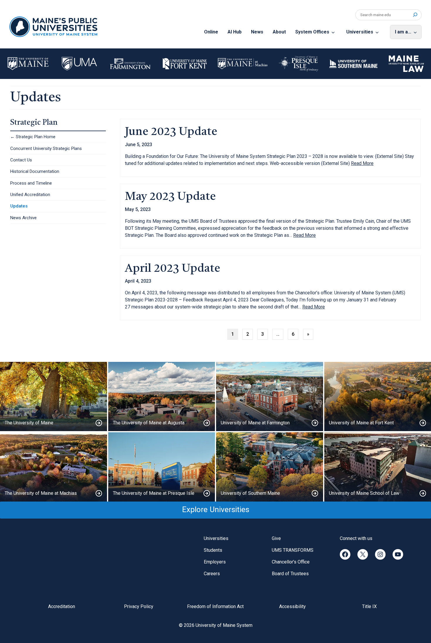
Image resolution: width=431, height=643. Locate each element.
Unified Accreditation (30, 194)
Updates (19, 206)
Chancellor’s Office (291, 562)
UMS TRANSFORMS (292, 550)
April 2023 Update (172, 269)
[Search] (415, 15)
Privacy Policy (138, 606)
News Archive (23, 217)
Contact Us (21, 160)
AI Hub (235, 32)
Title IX (369, 606)
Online (211, 32)
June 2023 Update (171, 132)
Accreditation (61, 606)
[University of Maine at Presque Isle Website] (161, 467)
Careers (212, 573)
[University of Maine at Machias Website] (53, 467)
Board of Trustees (290, 573)
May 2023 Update (170, 197)
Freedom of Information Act (215, 606)
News (257, 32)
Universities (359, 32)
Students (213, 550)
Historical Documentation (34, 171)
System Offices (312, 32)
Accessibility (292, 606)
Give (276, 538)
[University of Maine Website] (53, 396)
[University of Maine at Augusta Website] (161, 396)
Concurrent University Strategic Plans (46, 148)
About (279, 32)
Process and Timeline (31, 183)
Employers (215, 562)
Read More (362, 163)
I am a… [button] (403, 32)
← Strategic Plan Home (32, 136)
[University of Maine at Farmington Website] (269, 396)
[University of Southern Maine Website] (269, 467)
